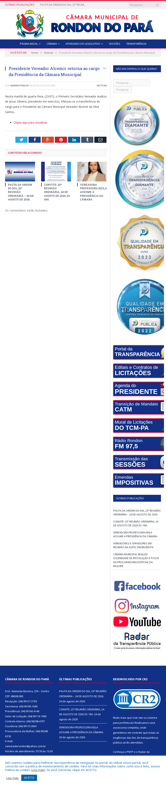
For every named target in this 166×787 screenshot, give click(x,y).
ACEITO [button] (29, 778)
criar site (137, 717)
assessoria (120, 727)
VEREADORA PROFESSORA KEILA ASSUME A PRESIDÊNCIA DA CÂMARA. (93, 192)
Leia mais (38, 770)
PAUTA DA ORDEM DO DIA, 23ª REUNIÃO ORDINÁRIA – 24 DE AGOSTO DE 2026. (137, 512)
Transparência (136, 43)
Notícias (102, 85)
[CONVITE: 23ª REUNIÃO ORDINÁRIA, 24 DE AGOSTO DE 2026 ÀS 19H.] (56, 171)
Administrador (19, 85)
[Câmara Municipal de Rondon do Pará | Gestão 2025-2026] (83, 23)
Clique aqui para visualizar (30, 122)
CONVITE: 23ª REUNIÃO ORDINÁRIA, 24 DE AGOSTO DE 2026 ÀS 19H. (64, 4)
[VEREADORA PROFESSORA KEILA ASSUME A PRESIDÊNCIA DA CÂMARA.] (92, 171)
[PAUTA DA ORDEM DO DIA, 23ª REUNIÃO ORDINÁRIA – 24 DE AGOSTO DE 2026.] (20, 171)
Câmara (52, 43)
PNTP (130, 752)
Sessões (114, 43)
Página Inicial (29, 43)
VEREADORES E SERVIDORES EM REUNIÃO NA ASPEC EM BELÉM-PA (133, 545)
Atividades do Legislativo (83, 43)
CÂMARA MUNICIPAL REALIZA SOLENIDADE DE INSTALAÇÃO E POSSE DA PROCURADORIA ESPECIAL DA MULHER (136, 560)
